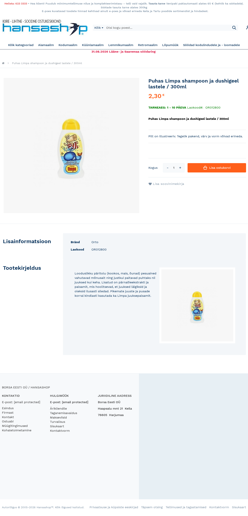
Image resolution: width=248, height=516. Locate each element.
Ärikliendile (58, 408)
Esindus (8, 408)
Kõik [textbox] (97, 28)
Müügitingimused (15, 426)
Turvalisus (57, 422)
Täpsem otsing (152, 507)
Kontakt (8, 417)
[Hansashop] (45, 28)
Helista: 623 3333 (15, 3)
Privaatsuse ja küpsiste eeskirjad (114, 507)
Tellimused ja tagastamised (186, 507)
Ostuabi (8, 421)
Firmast (8, 412)
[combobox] (99, 28)
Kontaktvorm (60, 430)
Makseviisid (58, 417)
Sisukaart (57, 426)
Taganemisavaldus (63, 413)
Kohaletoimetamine (16, 430)
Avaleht (3, 63)
